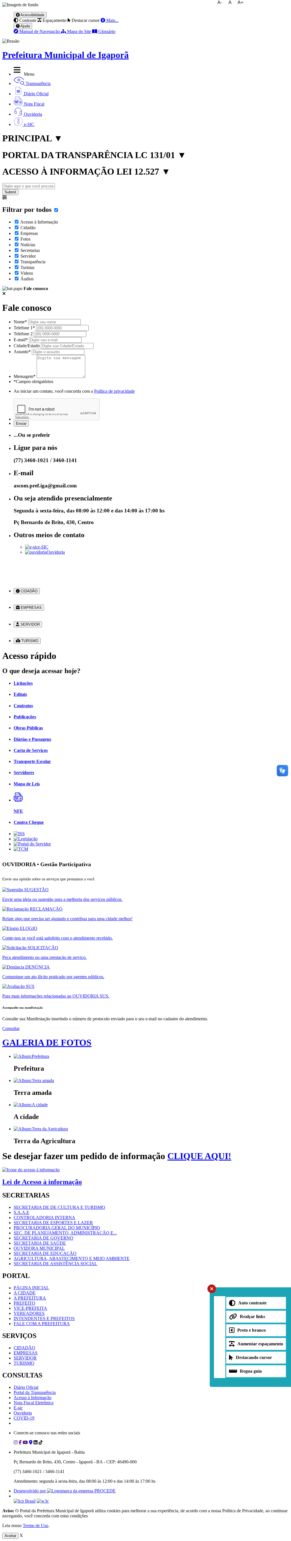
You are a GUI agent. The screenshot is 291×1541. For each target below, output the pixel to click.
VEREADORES (29, 1313)
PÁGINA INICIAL (31, 1287)
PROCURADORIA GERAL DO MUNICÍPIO (57, 1227)
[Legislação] (26, 838)
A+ (240, 2)
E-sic (18, 1407)
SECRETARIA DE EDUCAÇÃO (45, 1253)
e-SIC (43, 547)
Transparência (32, 261)
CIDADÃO (29, 591)
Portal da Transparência (35, 1392)
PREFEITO (24, 1303)
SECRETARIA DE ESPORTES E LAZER (53, 1222)
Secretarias (30, 250)
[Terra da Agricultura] (41, 1128)
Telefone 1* (24, 327)
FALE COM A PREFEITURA (42, 1323)
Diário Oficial (26, 1387)
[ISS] (19, 833)
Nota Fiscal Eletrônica (33, 1402)
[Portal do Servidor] (32, 843)
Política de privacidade (114, 391)
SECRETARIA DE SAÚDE (40, 1243)
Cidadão (28, 227)
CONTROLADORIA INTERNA (44, 1217)
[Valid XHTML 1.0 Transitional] (43, 1501)
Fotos (25, 239)
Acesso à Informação (39, 222)
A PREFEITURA (30, 1298)
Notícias (27, 244)
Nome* (20, 321)
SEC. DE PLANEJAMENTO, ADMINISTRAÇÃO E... (65, 1232)
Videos (26, 273)
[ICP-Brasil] (25, 1501)
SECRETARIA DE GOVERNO (43, 1238)
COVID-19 (24, 1418)
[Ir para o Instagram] (16, 1442)
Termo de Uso (35, 1525)
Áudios (27, 278)
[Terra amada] (34, 1080)
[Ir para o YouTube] (25, 1442)
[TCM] (21, 849)
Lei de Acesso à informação (42, 1182)
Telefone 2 (23, 333)
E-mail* (21, 339)
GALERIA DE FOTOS (47, 1042)
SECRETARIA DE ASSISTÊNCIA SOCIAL (55, 1263)
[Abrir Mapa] (30, 1442)
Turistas (27, 267)
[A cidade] (31, 1104)
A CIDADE (25, 1292)
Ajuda (25, 26)
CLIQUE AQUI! (199, 1156)
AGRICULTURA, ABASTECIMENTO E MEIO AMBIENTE (72, 1258)
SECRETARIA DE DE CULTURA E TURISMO (59, 1207)
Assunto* (22, 351)
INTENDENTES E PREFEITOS (44, 1318)
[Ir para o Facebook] (20, 1442)
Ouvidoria (56, 552)
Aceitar (10, 1536)
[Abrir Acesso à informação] (31, 1169)
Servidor (28, 256)
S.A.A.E (21, 1212)
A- (219, 2)
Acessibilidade (32, 15)
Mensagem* (25, 376)
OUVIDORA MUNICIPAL (39, 1248)
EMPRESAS (31, 607)
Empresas (29, 233)
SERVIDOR (29, 624)
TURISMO (29, 641)
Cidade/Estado (27, 345)
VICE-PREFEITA (30, 1308)
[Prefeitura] (31, 1056)
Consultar (11, 1028)
